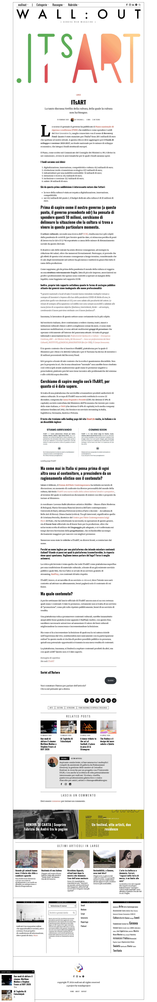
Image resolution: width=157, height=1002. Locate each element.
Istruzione (71, 708)
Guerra (120, 928)
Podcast (84, 926)
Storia (129, 946)
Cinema (136, 911)
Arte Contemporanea (131, 906)
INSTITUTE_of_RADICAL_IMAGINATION (65, 342)
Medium (83, 909)
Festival (124, 924)
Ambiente (115, 907)
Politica (126, 938)
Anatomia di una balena (51, 870)
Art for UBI (86, 342)
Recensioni (133, 938)
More (35, 935)
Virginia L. (80, 120)
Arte (51, 708)
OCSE (85, 234)
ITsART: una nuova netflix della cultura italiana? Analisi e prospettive (85, 491)
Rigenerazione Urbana (128, 942)
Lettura (114, 931)
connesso (56, 801)
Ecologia (132, 918)
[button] (74, 912)
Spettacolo (123, 946)
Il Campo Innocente (101, 342)
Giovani (115, 927)
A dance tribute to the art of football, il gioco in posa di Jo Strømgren (88, 744)
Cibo (132, 911)
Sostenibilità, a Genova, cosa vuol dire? (103, 871)
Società (116, 946)
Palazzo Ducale (126, 935)
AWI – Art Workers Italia (59, 339)
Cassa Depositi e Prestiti (74, 400)
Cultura (60, 708)
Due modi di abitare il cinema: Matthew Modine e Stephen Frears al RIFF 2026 (48, 744)
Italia (128, 928)
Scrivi (110, 680)
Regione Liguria (117, 942)
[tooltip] (127, 4)
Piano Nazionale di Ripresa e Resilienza (93, 708)
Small (83, 905)
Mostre (136, 931)
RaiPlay (55, 574)
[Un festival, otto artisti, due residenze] (111, 824)
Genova (133, 922)
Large (78, 95)
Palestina (133, 934)
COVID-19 (132, 914)
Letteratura (137, 928)
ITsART (53, 461)
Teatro (134, 946)
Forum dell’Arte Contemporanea (74, 485)
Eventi (137, 917)
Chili (62, 406)
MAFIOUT (131, 931)
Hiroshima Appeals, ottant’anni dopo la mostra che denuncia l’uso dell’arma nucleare (77, 874)
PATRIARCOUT (118, 938)
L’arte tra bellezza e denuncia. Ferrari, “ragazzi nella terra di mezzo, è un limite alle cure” (129, 875)
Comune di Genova (118, 914)
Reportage (84, 922)
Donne (127, 917)
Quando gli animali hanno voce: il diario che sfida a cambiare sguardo (26, 873)
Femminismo (117, 923)
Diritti (122, 918)
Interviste (84, 917)
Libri (118, 931)
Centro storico (126, 911)
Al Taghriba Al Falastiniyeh (66, 740)
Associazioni (117, 910)
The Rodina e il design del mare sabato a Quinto (107, 741)
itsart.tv (91, 419)
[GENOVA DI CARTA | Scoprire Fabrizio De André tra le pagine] (45, 824)
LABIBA (132, 928)
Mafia (126, 931)
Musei (115, 934)
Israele (125, 928)
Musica (119, 934)
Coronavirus (126, 914)
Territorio (117, 950)
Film (128, 924)
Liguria (122, 931)
